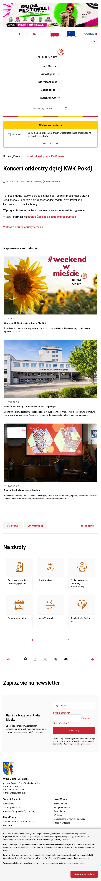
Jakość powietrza (50, 612)
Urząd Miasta (48, 66)
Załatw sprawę (60, 803)
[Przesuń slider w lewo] (33, 640)
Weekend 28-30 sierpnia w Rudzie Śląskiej (50, 295)
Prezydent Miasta (62, 807)
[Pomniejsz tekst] (27, 34)
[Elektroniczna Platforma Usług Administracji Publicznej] (90, 34)
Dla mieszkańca (47, 82)
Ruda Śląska (48, 74)
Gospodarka (48, 89)
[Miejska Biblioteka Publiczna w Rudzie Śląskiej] (55, 659)
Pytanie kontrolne (61, 712)
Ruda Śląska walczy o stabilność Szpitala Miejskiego (50, 378)
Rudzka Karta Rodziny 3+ (81, 612)
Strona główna (11, 156)
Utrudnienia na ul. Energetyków (60, 134)
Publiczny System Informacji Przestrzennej (81, 574)
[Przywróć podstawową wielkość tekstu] (34, 34)
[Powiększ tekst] (42, 34)
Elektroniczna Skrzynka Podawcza (69, 819)
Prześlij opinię (87, 526)
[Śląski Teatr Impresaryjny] (66, 659)
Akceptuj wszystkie (84, 874)
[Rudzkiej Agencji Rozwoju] (35, 659)
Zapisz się (74, 730)
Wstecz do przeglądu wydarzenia (23, 227)
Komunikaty (8, 803)
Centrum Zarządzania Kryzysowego (19, 811)
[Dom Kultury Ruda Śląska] (76, 659)
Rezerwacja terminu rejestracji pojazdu (19, 574)
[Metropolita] (25, 659)
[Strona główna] (50, 54)
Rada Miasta (59, 811)
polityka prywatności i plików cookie (78, 744)
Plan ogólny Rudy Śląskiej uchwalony (50, 462)
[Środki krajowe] (54, 34)
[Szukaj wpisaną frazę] (66, 108)
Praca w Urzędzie (62, 823)
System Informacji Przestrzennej (18, 821)
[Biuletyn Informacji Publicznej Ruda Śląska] (94, 41)
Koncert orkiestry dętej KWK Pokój (44, 156)
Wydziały (58, 815)
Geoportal (7, 825)
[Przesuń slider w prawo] (68, 640)
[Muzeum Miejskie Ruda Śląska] (45, 659)
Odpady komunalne (19, 612)
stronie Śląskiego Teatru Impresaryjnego (51, 216)
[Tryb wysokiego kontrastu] (19, 34)
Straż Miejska (50, 574)
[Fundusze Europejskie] (71, 34)
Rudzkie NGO (48, 97)
